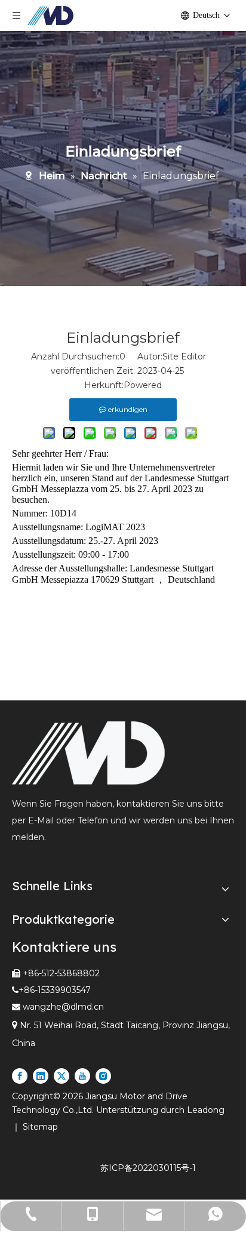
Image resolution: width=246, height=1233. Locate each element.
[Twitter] (61, 1076)
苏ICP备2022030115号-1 (148, 1168)
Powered (143, 385)
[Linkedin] (40, 1076)
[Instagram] (103, 1076)
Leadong (206, 1110)
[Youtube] (82, 1076)
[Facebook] (19, 1076)
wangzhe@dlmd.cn (63, 1006)
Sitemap (40, 1126)
